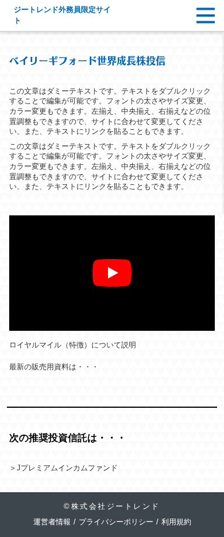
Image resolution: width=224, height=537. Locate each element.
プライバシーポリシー (116, 522)
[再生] (112, 273)
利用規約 (176, 522)
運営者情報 (52, 522)
